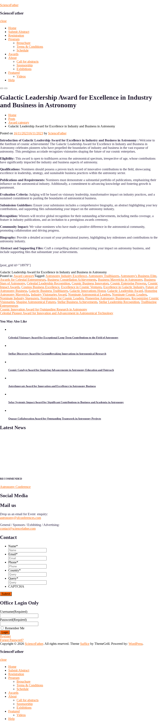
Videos (21, 76)
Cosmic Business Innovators (90, 283)
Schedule (23, 50)
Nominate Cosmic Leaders (129, 294)
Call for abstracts (28, 61)
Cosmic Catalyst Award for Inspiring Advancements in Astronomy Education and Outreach (61, 370)
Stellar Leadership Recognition (119, 302)
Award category (18, 122)
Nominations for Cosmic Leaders (62, 298)
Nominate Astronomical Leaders (89, 294)
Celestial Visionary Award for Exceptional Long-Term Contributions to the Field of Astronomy (63, 337)
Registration (16, 35)
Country (14, 570)
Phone (13, 562)
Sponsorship (25, 65)
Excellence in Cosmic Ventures (81, 287)
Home (12, 28)
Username (13, 611)
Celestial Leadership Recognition (48, 283)
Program (13, 39)
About (12, 58)
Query (13, 578)
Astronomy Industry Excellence (66, 276)
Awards (13, 54)
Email (13, 554)
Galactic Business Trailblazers (48, 291)
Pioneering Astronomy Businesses (107, 298)
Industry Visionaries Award (48, 294)
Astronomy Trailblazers (103, 276)
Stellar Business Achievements (77, 302)
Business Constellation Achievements (71, 279)
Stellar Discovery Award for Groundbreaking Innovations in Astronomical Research (57, 353)
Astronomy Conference (15, 487)
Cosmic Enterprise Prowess (128, 283)
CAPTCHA (16, 586)
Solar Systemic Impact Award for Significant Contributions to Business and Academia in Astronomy (66, 402)
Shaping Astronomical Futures (36, 302)
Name (13, 546)
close (3, 21)
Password (13, 619)
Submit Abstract (18, 31)
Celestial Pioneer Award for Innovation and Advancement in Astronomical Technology (56, 313)
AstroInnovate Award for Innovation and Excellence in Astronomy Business (52, 386)
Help (11, 80)
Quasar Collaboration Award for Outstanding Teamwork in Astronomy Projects (54, 418)
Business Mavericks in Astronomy (120, 279)
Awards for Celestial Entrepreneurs (23, 279)
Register (5, 636)
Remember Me (14, 628)
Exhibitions (24, 69)
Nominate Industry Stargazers (19, 298)
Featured (14, 72)
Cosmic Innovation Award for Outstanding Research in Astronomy (43, 309)
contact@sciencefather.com (18, 528)
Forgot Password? (12, 640)
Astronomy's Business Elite (138, 276)
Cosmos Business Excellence (40, 287)
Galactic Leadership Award (125, 291)
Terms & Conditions (30, 46)
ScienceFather (9, 5)
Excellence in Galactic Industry (123, 287)
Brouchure (23, 43)
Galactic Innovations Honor (88, 291)
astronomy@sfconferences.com (20, 518)
